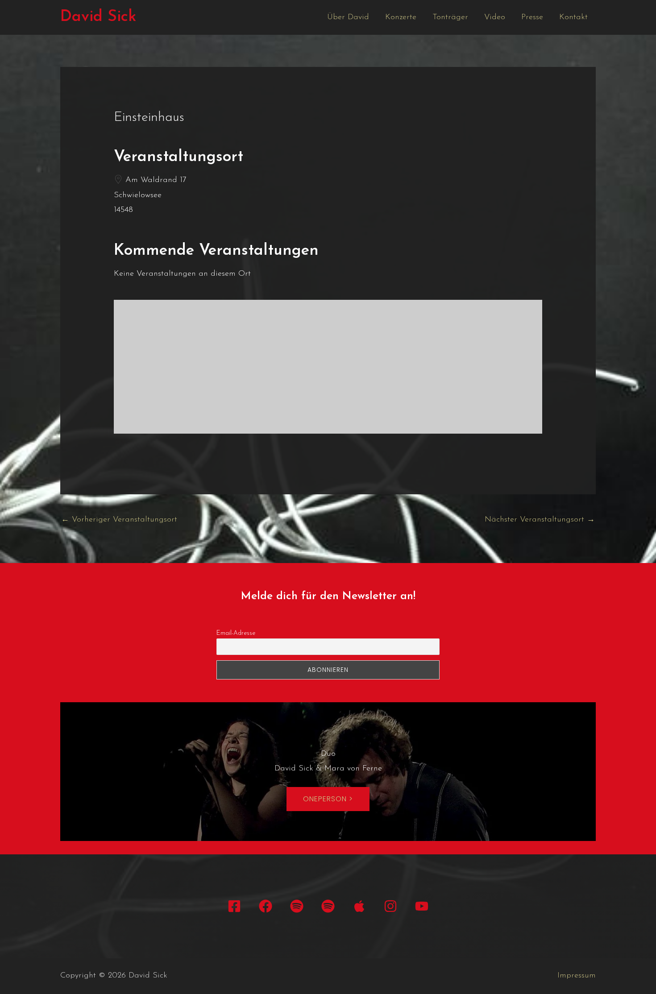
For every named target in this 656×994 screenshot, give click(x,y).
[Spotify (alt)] (328, 906)
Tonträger (450, 17)
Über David (348, 17)
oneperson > (328, 799)
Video (494, 17)
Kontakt (573, 17)
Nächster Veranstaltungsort (540, 520)
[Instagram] (390, 906)
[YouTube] (421, 906)
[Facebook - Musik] (265, 906)
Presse (532, 17)
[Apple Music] (359, 906)
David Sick (98, 17)
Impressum (576, 976)
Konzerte (400, 17)
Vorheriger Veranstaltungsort (119, 520)
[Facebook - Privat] (234, 906)
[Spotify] (296, 906)
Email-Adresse (235, 633)
